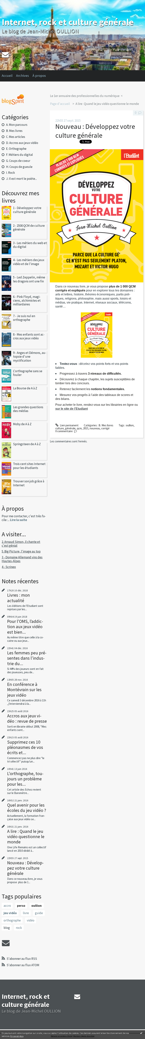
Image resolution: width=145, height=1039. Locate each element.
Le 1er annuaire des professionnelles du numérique (85, 96)
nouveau (95, 428)
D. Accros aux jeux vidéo (22, 143)
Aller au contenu (11, 3)
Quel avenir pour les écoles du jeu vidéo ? (26, 807)
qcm (79, 428)
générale (70, 428)
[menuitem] (9, 75)
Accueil (7, 75)
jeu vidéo (10, 913)
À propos (39, 75)
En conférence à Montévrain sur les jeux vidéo (24, 690)
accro (7, 906)
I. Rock (10, 173)
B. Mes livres (14, 131)
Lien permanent (69, 425)
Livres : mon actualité (18, 597)
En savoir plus (16, 1036)
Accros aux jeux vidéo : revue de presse (27, 718)
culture (59, 428)
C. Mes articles (15, 137)
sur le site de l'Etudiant (71, 408)
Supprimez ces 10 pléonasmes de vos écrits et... (25, 747)
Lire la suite (18, 520)
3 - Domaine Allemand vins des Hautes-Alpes (22, 559)
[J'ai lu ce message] (141, 1032)
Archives (22, 75)
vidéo (30, 920)
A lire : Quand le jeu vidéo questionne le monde (25, 836)
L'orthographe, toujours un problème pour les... (25, 779)
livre (26, 913)
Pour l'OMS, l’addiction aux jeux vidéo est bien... (25, 627)
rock (19, 928)
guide (39, 913)
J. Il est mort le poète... (21, 179)
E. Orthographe (16, 149)
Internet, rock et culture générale (68, 22)
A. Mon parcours (16, 125)
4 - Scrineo (9, 567)
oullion (36, 906)
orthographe (12, 920)
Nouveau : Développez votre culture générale (25, 868)
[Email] (5, 54)
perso (21, 906)
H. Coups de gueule (19, 167)
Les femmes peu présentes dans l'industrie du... (26, 658)
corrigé (105, 428)
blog (7, 928)
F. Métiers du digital (19, 155)
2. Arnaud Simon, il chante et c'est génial (21, 544)
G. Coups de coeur (18, 161)
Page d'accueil (60, 104)
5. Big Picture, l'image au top (21, 551)
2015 (85, 428)
